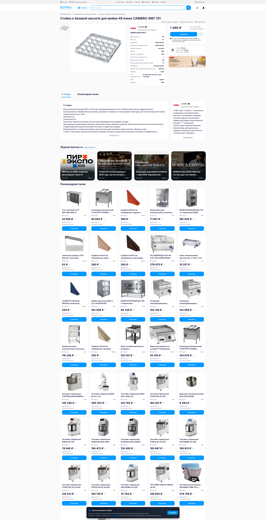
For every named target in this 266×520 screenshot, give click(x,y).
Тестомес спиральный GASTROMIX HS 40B (188, 440)
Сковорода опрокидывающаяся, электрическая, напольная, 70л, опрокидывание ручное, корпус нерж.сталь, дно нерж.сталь (191, 302)
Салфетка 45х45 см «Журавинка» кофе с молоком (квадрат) (100, 256)
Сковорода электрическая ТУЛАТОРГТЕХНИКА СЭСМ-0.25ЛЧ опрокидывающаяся (190, 347)
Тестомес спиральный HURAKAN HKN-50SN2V (131, 440)
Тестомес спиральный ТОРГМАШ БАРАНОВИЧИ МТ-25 (72, 395)
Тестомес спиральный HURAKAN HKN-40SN (100, 440)
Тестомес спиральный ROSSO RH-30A (71, 440)
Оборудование (65, 14)
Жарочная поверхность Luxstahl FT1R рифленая (160, 347)
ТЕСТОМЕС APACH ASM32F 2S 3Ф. (161, 486)
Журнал (163, 2)
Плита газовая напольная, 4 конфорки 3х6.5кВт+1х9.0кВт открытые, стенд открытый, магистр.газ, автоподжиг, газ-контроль (132, 347)
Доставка (129, 2)
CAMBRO (141, 27)
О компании (120, 2)
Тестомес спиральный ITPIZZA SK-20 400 (159, 440)
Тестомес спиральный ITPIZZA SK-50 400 (159, 395)
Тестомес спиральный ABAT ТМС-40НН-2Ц (133, 395)
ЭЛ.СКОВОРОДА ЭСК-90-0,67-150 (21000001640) (161, 256)
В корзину (183, 34)
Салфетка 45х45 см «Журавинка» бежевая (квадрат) (101, 347)
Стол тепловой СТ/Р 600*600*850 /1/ (70, 211)
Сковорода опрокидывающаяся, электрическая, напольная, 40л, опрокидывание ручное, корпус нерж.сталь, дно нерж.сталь (162, 302)
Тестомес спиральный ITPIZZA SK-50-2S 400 (100, 486)
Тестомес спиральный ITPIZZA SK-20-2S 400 (71, 486)
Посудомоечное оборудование (84, 14)
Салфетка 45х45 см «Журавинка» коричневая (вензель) (132, 256)
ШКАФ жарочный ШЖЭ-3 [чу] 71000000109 (102, 302)
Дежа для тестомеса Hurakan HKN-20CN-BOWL (191, 395)
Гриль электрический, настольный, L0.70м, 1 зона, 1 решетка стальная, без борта (191, 256)
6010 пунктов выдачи (79, 2)
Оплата (137, 2)
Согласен (172, 513)
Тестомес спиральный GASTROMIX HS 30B (130, 486)
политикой (115, 515)
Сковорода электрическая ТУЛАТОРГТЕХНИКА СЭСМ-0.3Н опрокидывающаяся (102, 211)
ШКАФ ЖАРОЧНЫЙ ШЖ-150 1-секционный (132, 302)
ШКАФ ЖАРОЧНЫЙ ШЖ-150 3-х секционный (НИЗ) (191, 211)
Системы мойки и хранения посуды (111, 14)
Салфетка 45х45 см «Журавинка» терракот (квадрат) (130, 211)
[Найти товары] (188, 8)
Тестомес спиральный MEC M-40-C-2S (102, 395)
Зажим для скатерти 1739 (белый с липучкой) (72, 256)
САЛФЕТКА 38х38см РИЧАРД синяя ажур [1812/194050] (70, 302)
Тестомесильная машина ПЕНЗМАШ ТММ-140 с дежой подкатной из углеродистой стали (190, 486)
